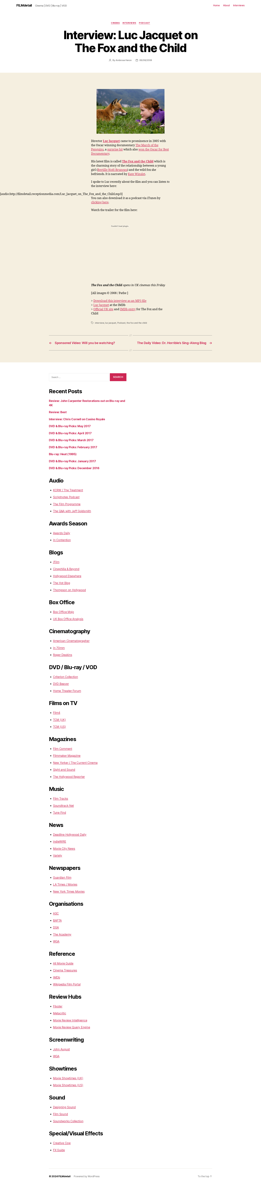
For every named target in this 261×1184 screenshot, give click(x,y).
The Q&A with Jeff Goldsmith (72, 511)
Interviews (239, 5)
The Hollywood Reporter (69, 776)
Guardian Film (62, 877)
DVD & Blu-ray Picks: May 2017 (70, 426)
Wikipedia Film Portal (66, 984)
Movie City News (64, 848)
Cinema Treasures (65, 970)
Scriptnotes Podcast (66, 497)
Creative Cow (62, 1143)
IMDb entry (128, 309)
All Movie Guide (63, 963)
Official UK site (103, 309)
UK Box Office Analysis (68, 619)
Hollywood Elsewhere (67, 576)
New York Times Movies (69, 891)
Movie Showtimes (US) (68, 1085)
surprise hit (115, 149)
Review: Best (58, 412)
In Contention (62, 540)
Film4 (56, 712)
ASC (56, 913)
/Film (56, 562)
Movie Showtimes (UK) (68, 1078)
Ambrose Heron (124, 60)
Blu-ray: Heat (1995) (63, 454)
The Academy (62, 934)
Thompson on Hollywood (69, 590)
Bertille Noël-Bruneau (112, 170)
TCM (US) (59, 726)
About (226, 5)
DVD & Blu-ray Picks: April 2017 (70, 433)
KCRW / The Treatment (68, 490)
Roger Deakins (62, 655)
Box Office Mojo (63, 612)
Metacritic (59, 1013)
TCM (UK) (59, 719)
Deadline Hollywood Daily (69, 834)
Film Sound (60, 1114)
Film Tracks (60, 798)
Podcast (144, 23)
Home (216, 5)
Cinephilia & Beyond (66, 569)
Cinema (115, 23)
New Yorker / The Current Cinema (75, 762)
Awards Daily (61, 533)
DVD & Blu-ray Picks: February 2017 (73, 447)
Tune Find (59, 812)
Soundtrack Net (63, 805)
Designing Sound (64, 1107)
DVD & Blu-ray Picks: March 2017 (71, 440)
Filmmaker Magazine (66, 755)
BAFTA (57, 920)
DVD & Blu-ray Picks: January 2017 (72, 461)
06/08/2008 (145, 60)
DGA (56, 927)
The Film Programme (66, 504)
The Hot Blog (61, 583)
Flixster (57, 1006)
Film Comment (62, 748)
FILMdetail (24, 5)
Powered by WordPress (87, 1176)
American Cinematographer (71, 641)
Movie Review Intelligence (70, 1020)
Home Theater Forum (67, 691)
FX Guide (59, 1150)
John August (61, 1049)
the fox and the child (137, 322)
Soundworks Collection (68, 1121)
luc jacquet (110, 322)
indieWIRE (59, 841)
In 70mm (59, 648)
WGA (56, 941)
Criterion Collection (65, 677)
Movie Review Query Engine (71, 1027)
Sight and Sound (64, 769)
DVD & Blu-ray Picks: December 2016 (74, 468)
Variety (57, 855)
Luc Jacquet (101, 305)
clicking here (99, 202)
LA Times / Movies (65, 884)
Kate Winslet (136, 174)
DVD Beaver (61, 683)
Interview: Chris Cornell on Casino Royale (77, 419)
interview (99, 322)
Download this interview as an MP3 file (119, 301)
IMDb (56, 977)
